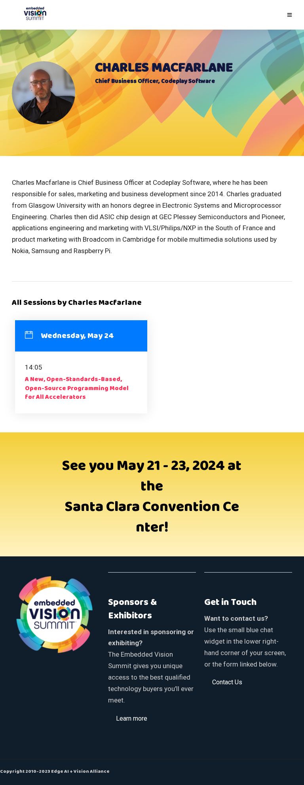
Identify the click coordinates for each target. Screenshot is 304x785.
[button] (131, 718)
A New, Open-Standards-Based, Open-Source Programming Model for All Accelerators (77, 388)
